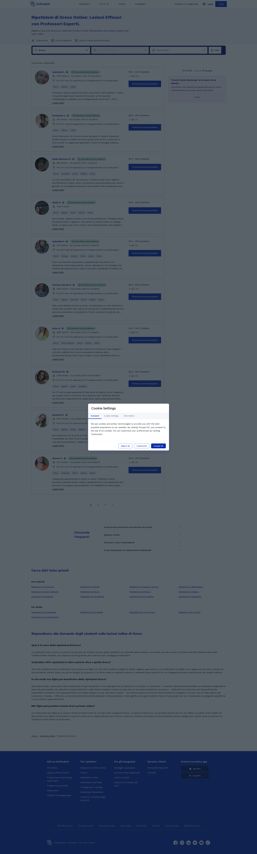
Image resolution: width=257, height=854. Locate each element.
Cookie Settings (111, 416)
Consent (95, 416)
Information (129, 416)
